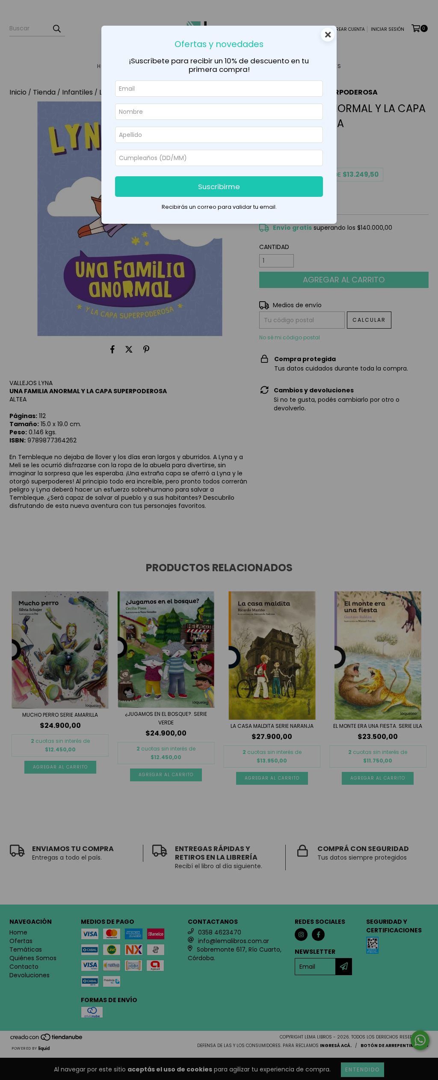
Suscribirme (219, 186)
